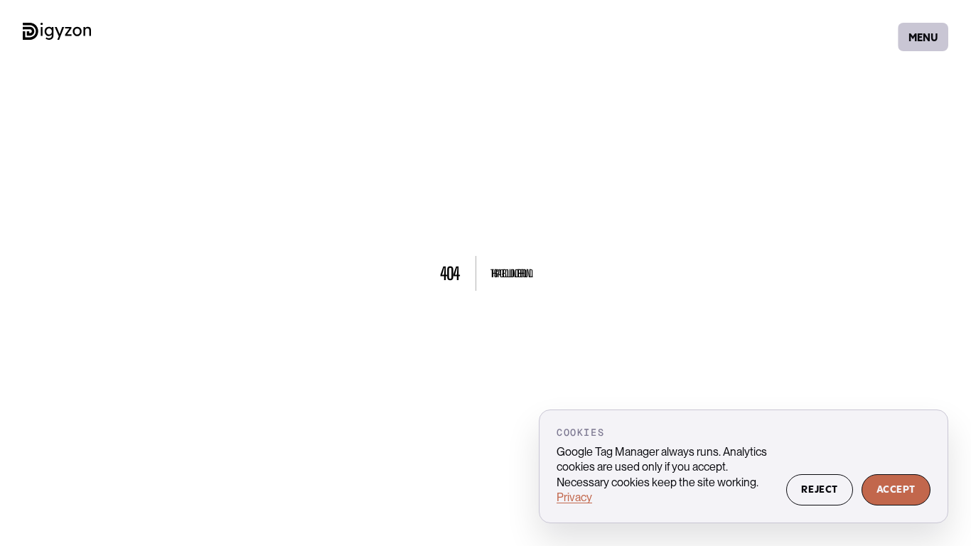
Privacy (574, 497)
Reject (819, 490)
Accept (896, 490)
